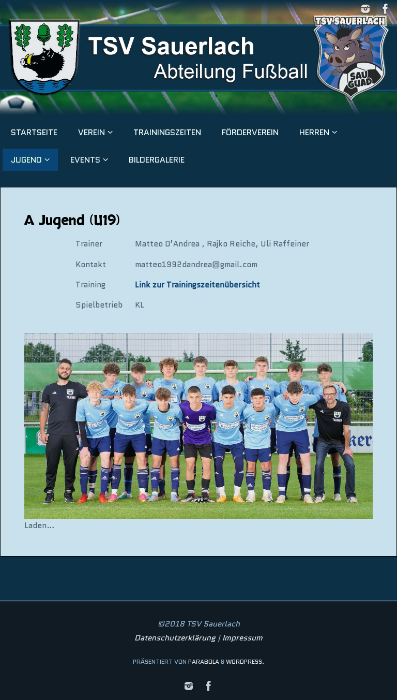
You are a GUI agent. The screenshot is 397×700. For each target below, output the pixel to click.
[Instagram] (365, 9)
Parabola (203, 661)
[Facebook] (385, 9)
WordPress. (245, 661)
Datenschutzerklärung (175, 638)
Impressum (242, 638)
